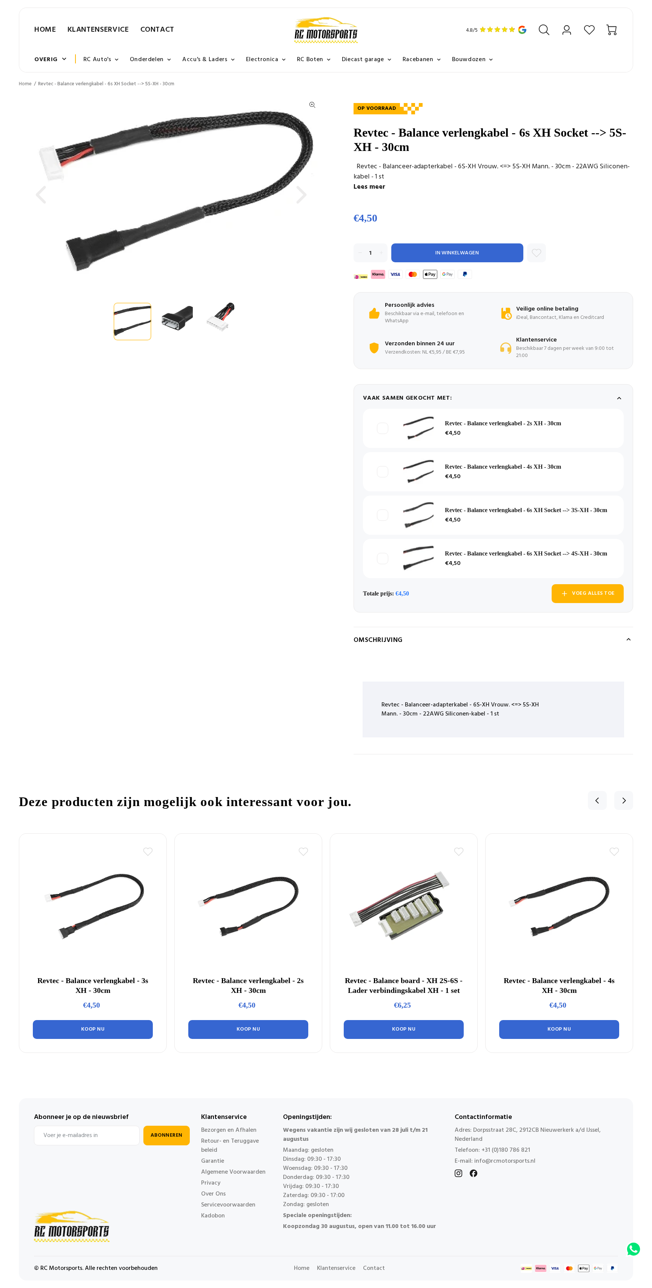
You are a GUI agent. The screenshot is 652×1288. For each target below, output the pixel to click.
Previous (41, 195)
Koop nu (93, 1029)
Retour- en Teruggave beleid (230, 1145)
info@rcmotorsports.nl (504, 1161)
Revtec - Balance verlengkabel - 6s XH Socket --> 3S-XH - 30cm (526, 510)
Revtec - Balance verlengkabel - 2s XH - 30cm (503, 423)
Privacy (210, 1183)
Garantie (212, 1161)
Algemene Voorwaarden (233, 1172)
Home (45, 30)
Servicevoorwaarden (228, 1205)
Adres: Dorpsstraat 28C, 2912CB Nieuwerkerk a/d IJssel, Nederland (528, 1134)
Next (301, 195)
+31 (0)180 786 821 (505, 1150)
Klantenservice (98, 30)
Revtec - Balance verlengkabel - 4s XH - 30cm (503, 466)
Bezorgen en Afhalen (229, 1130)
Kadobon (213, 1216)
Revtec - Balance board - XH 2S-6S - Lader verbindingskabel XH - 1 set (404, 985)
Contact (157, 30)
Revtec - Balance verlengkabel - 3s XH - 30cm (92, 985)
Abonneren (167, 1135)
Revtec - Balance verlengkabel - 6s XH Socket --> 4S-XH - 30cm (526, 553)
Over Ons (213, 1194)
